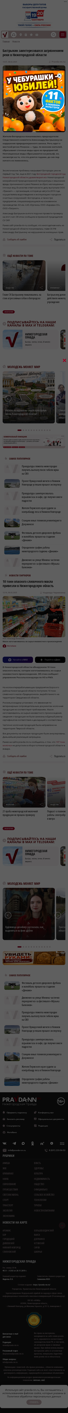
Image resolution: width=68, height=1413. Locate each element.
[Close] (59, 75)
